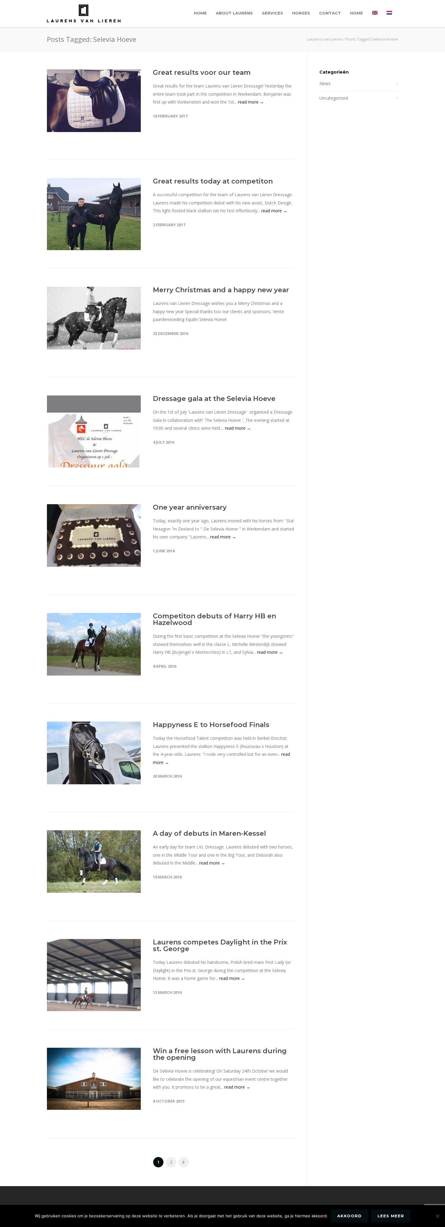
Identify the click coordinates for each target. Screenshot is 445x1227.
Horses (301, 13)
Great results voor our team (202, 72)
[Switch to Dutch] (389, 13)
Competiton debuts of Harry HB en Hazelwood (214, 619)
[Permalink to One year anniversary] (94, 535)
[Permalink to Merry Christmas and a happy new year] (94, 318)
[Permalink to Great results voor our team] (94, 100)
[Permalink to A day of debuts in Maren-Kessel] (94, 861)
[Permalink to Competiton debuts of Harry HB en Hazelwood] (94, 644)
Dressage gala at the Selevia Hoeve (214, 399)
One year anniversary (190, 507)
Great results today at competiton (213, 181)
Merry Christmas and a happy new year (221, 290)
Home (200, 13)
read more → (251, 102)
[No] (437, 1216)
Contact (330, 13)
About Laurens (234, 13)
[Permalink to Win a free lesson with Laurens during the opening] (94, 1079)
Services (272, 13)
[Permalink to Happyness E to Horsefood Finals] (94, 753)
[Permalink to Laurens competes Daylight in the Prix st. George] (94, 1001)
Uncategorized (333, 98)
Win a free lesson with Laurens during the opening (220, 1054)
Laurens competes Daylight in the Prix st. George (220, 945)
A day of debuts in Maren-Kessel (209, 833)
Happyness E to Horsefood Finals (211, 725)
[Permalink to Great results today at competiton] (94, 220)
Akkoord (349, 1215)
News (325, 83)
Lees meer (390, 1215)
